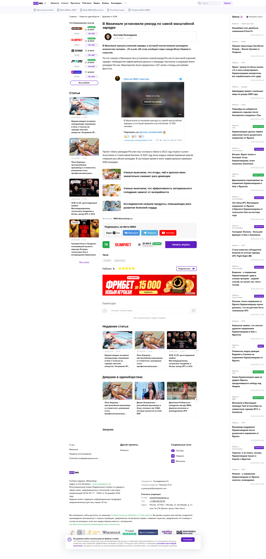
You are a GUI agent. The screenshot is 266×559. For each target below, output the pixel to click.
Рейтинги (86, 3)
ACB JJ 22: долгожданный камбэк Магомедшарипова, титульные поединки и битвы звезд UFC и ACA (182, 360)
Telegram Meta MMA (140, 10)
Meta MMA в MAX (68, 10)
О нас (72, 445)
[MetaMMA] (76, 473)
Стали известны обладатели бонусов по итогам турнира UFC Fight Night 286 (246, 252)
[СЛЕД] (197, 350)
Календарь (116, 3)
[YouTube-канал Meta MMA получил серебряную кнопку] (81, 533)
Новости (55, 3)
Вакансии (73, 449)
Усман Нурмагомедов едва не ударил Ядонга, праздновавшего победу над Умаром (247, 382)
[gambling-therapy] (166, 533)
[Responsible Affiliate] (186, 532)
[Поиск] (199, 3)
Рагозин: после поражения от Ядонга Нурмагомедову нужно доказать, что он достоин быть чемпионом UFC (248, 306)
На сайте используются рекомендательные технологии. (94, 524)
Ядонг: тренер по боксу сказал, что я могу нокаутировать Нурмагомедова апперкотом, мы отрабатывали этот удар (248, 72)
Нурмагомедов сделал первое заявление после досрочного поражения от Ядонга (247, 134)
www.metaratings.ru (101, 484)
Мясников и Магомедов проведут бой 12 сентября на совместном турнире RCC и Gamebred (247, 407)
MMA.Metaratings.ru (122, 218)
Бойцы (105, 3)
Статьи (64, 3)
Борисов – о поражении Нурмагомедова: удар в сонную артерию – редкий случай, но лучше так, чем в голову (246, 278)
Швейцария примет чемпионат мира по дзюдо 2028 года (247, 92)
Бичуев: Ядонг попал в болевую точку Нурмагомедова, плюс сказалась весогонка (244, 159)
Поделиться (184, 268)
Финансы (124, 450)
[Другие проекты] (39, 3)
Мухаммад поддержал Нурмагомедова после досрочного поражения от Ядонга (245, 432)
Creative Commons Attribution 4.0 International (131, 515)
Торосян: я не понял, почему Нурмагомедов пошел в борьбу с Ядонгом (246, 456)
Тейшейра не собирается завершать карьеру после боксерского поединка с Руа (246, 112)
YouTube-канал (117, 10)
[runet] (72, 533)
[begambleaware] (148, 533)
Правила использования (80, 454)
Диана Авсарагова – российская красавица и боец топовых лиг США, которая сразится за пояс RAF (149, 408)
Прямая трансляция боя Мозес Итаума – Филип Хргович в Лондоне (248, 49)
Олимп (107, 260)
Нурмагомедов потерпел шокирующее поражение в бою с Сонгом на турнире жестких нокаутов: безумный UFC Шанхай (117, 361)
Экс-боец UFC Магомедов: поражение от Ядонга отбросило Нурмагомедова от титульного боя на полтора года (247, 209)
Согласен (187, 539)
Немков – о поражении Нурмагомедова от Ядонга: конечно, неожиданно (246, 477)
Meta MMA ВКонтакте (93, 10)
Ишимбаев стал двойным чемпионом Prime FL (245, 29)
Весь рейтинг (84, 83)
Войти (227, 3)
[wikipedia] (111, 533)
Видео (97, 3)
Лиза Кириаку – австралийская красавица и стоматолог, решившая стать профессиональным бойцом (150, 361)
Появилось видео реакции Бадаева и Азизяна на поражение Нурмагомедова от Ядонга (247, 356)
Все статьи (84, 262)
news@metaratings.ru (159, 498)
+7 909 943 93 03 (157, 501)
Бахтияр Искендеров (125, 35)
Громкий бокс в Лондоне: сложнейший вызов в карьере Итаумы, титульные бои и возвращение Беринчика (83, 249)
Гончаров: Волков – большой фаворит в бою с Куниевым (247, 233)
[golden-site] (93, 533)
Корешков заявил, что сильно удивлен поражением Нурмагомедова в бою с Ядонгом (247, 330)
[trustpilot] (129, 533)
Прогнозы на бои (45, 10)
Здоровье (119, 260)
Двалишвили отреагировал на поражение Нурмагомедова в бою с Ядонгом (247, 183)
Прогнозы (75, 3)
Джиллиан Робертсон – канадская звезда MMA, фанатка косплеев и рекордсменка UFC (180, 406)
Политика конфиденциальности (83, 458)
